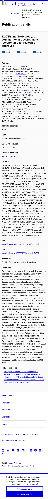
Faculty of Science (8, 156)
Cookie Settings (29, 484)
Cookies (32, 466)
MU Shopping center (9, 440)
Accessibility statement (20, 466)
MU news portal (7, 435)
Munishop (22, 440)
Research (6, 403)
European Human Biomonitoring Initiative (21, 372)
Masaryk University (15, 463)
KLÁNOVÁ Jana (21, 90)
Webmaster (6, 466)
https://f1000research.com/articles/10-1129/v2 (20, 244)
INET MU (25, 435)
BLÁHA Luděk (19, 76)
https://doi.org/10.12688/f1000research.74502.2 (21, 253)
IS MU (18, 435)
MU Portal (35, 435)
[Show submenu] (42, 395)
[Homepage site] (14, 3)
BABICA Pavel (21, 74)
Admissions (7, 396)
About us (6, 410)
